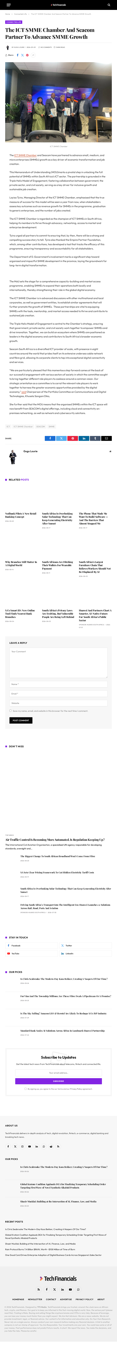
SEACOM (40, 426)
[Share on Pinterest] (27, 55)
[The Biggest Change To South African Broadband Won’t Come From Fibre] (11, 860)
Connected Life (13, 22)
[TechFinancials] (58, 5)
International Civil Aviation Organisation (30, 844)
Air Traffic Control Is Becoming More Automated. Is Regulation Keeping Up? (55, 840)
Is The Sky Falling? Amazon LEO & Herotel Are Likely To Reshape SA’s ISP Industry (63, 1013)
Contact (51, 1299)
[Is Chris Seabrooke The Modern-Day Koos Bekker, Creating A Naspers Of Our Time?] (11, 983)
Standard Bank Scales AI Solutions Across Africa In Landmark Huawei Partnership (62, 1030)
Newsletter (35, 1299)
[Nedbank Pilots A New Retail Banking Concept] (21, 497)
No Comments (46, 47)
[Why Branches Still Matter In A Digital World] (21, 545)
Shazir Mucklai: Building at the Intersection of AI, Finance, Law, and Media (58, 1201)
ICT (8, 426)
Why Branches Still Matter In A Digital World (21, 563)
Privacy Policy (76, 1089)
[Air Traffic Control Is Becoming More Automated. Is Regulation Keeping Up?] (58, 791)
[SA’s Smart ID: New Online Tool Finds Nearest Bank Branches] (21, 594)
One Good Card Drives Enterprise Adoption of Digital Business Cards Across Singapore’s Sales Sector (53, 1255)
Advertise (66, 1299)
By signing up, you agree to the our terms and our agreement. (60, 1089)
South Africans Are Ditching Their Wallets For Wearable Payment (57, 565)
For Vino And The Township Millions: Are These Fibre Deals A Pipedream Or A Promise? (65, 996)
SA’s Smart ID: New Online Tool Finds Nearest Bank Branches (20, 614)
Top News (9, 835)
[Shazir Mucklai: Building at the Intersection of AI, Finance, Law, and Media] (11, 1206)
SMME (52, 426)
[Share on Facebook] (17, 55)
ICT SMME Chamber (25, 155)
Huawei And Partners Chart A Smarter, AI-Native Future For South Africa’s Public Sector (95, 615)
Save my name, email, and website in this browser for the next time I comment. (50, 711)
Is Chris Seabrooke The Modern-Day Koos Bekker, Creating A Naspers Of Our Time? (64, 978)
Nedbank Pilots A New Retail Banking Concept (20, 515)
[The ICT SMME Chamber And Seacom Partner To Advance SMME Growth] (58, 141)
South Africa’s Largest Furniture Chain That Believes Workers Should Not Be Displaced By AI (95, 566)
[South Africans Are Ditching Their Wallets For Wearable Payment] (58, 545)
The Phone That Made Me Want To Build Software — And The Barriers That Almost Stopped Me (93, 518)
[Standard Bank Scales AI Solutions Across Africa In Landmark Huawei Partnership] (11, 1035)
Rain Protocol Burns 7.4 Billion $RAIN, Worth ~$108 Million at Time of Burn (40, 1249)
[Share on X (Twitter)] (22, 55)
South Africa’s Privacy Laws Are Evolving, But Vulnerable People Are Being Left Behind (58, 614)
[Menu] (9, 5)
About (101, 1299)
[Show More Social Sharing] (33, 55)
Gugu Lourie (19, 47)
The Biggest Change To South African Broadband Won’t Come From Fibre (57, 856)
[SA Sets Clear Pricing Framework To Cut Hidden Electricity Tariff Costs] (11, 877)
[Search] (108, 5)
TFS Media (42, 1307)
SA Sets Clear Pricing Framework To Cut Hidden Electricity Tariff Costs (57, 872)
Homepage (18, 1299)
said (23, 391)
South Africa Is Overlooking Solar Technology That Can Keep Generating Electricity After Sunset (57, 518)
